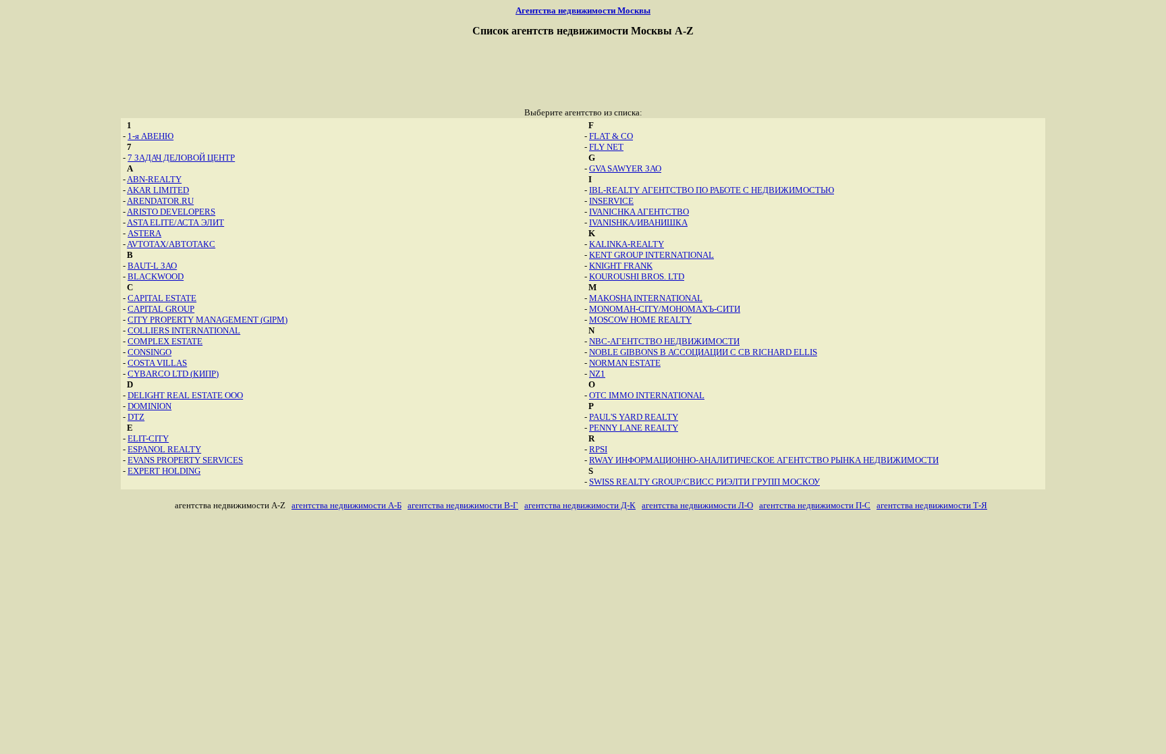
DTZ (136, 417)
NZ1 (597, 374)
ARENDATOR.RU (160, 201)
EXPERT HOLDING (164, 471)
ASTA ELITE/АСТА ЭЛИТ (175, 222)
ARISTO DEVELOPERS (171, 212)
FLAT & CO (611, 136)
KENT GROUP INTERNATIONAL (651, 255)
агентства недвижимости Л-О (697, 505)
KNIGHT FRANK (621, 266)
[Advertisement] (583, 77)
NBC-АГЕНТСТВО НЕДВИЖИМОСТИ (664, 341)
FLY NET (606, 147)
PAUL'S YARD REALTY (633, 417)
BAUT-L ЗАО (152, 266)
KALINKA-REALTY (626, 244)
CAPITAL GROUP (161, 309)
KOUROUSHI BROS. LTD (636, 276)
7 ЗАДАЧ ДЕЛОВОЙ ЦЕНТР (181, 158)
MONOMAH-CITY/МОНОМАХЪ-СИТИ (664, 309)
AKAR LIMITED (158, 190)
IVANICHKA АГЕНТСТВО (639, 212)
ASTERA (144, 233)
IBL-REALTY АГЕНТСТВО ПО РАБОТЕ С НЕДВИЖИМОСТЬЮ (711, 190)
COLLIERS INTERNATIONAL (184, 330)
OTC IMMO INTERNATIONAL (646, 395)
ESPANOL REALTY (164, 449)
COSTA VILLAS (157, 363)
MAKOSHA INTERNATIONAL (645, 298)
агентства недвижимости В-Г (463, 505)
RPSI (598, 449)
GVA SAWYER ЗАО (625, 168)
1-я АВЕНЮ (150, 136)
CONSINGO (149, 352)
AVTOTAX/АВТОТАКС (171, 244)
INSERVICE (611, 201)
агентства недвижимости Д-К (580, 505)
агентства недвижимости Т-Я (932, 505)
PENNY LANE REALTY (633, 428)
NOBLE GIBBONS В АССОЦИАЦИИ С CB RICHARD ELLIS (703, 352)
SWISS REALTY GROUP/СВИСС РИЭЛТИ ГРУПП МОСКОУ (704, 482)
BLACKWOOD (156, 276)
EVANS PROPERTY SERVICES (185, 460)
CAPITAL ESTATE (162, 298)
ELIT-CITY (148, 438)
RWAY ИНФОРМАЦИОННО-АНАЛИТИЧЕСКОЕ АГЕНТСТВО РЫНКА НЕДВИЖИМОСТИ (764, 460)
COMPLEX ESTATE (165, 341)
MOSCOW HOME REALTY (640, 320)
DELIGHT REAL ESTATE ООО (185, 395)
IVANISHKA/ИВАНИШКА (638, 222)
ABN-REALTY (154, 179)
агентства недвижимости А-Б (346, 505)
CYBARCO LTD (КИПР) (173, 374)
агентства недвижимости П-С (814, 505)
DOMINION (149, 406)
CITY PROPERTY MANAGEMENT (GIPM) (207, 320)
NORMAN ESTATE (625, 363)
